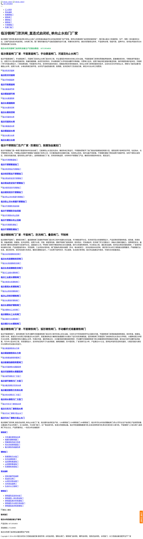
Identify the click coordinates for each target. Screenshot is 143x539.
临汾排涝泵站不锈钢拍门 (12, 174)
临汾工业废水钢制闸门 (11, 277)
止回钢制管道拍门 (11, 464)
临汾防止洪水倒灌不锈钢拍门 (14, 201)
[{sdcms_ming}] (12, 2)
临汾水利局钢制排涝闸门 (12, 259)
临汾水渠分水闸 (8, 140)
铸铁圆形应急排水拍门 (13, 496)
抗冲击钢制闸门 (11, 459)
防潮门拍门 (9, 27)
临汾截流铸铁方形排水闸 (12, 390)
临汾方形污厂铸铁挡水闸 (12, 409)
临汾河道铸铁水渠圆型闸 (12, 371)
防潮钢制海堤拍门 (11, 467)
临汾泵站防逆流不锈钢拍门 (13, 183)
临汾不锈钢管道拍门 (10, 164)
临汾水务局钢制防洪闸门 (12, 268)
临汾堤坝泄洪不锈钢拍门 (12, 192)
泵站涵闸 (8, 12)
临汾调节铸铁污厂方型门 (12, 381)
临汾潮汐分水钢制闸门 (11, 324)
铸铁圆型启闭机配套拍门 (14, 506)
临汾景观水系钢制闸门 (11, 286)
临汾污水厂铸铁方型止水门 (13, 418)
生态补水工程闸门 (11, 486)
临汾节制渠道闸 (8, 84)
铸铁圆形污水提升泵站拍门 (15, 503)
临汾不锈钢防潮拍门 (10, 229)
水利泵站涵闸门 (11, 484)
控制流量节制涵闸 (11, 476)
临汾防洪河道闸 (8, 75)
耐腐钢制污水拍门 (11, 456)
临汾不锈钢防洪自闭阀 (11, 211)
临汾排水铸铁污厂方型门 (12, 399)
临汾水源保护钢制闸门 (11, 305)
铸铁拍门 (8, 22)
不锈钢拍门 (9, 25)
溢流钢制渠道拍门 (11, 461)
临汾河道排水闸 (8, 122)
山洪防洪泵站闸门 (11, 481)
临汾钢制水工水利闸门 (11, 314)
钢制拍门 (8, 20)
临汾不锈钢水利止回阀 (11, 220)
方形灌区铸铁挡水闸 (12, 437)
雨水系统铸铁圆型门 (12, 445)
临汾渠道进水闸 (8, 131)
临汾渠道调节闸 (8, 94)
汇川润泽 (8, 10)
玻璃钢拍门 (9, 15)
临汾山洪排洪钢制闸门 (11, 296)
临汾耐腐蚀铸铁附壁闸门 (12, 362)
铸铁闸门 (8, 17)
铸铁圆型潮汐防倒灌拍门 (14, 501)
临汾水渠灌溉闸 (8, 103)
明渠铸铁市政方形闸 (12, 442)
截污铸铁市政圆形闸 (12, 447)
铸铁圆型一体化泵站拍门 (14, 498)
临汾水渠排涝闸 (8, 112)
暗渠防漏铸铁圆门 (11, 439)
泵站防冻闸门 (10, 479)
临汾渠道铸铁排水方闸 (11, 353)
